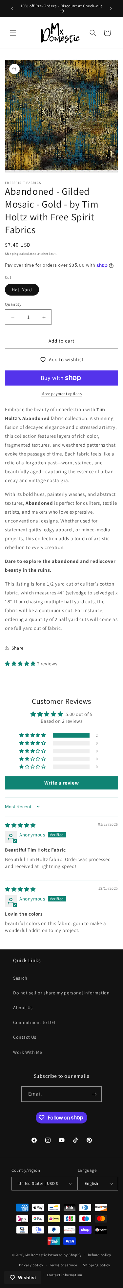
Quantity (13, 304)
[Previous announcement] (12, 8)
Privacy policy (31, 1265)
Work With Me (27, 1052)
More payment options (61, 393)
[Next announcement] (111, 8)
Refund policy (99, 1255)
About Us (23, 1007)
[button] (13, 33)
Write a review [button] (61, 782)
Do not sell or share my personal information (61, 993)
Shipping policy (96, 1265)
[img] (20, 825)
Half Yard (22, 290)
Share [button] (17, 648)
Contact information (64, 1275)
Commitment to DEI (34, 1022)
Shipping (12, 254)
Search (20, 978)
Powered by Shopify (65, 1255)
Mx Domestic (36, 1255)
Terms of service (63, 1265)
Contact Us (24, 1037)
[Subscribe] (94, 1094)
